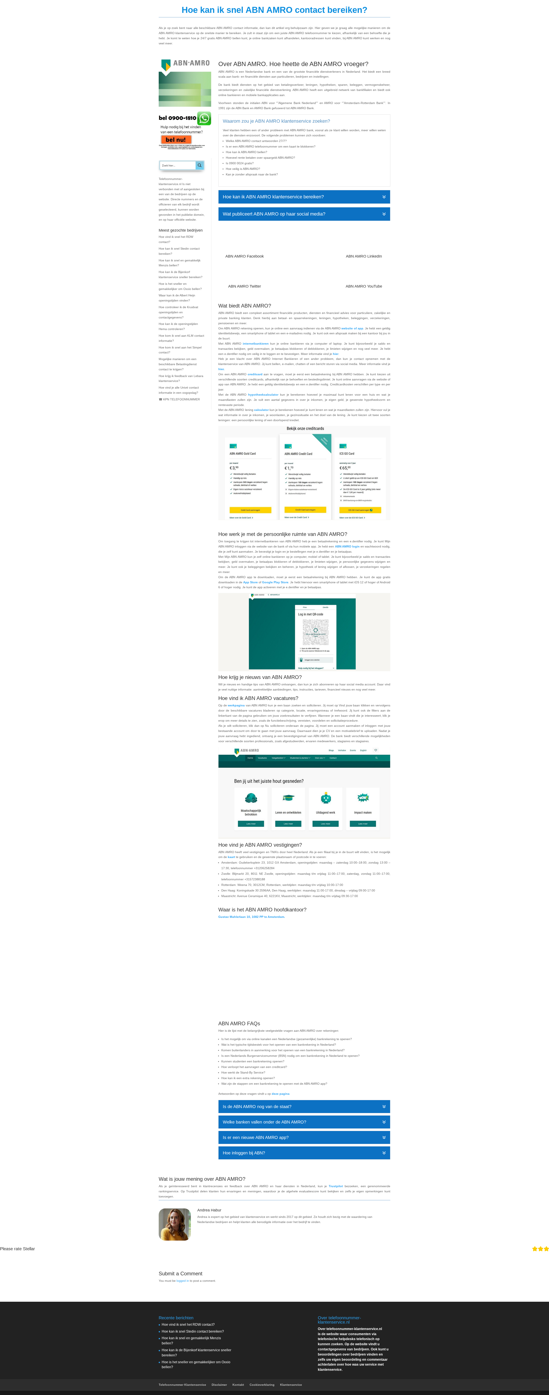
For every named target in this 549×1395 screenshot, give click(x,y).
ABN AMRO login (347, 546)
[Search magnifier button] (200, 165)
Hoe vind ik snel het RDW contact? (188, 1324)
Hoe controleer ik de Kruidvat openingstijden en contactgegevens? (178, 312)
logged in (182, 1280)
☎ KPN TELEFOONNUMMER (179, 399)
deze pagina (281, 1093)
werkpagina (236, 705)
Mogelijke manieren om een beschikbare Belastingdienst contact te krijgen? (178, 364)
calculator (261, 410)
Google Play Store (275, 582)
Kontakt (238, 1384)
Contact (382, 9)
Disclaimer (219, 1384)
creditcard (255, 374)
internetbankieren (256, 343)
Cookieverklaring (262, 1384)
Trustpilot (336, 1186)
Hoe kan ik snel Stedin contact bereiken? (193, 1331)
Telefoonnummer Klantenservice (337, 9)
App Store (250, 582)
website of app (352, 328)
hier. (221, 369)
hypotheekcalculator (263, 394)
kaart (231, 857)
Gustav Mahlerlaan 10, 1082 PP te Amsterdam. (251, 916)
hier (335, 354)
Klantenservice (291, 1384)
